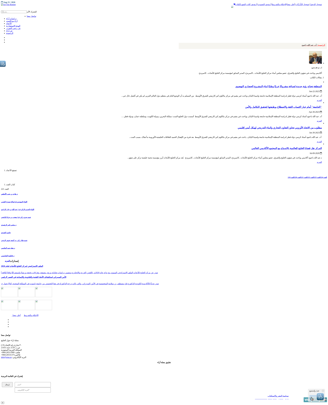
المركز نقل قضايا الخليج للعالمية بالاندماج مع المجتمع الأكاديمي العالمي (286, 148)
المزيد (319, 100)
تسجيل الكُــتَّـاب (302, 4)
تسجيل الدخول (316, 4)
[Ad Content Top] (164, 4)
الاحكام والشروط (279, 4)
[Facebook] (6, 37)
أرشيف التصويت (264, 4)
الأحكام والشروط (31, 315)
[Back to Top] (2, 403)
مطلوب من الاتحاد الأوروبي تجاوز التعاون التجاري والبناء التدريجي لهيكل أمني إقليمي (280, 127)
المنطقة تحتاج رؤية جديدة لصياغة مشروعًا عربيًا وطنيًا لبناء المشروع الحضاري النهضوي (278, 86)
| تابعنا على (91, 327)
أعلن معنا (291, 4)
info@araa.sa (6, 357)
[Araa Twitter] (6, 39)
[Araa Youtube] (6, 41)
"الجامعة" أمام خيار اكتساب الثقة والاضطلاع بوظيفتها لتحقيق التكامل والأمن (283, 107)
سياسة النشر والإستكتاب (278, 396)
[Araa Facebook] (9, 319)
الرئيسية (313, 45)
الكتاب (238, 4)
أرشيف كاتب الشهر (249, 4)
